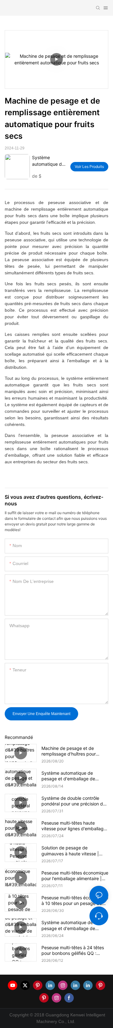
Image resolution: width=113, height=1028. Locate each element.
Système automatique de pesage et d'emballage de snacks (68, 776)
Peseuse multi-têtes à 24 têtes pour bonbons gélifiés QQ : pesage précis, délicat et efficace (72, 950)
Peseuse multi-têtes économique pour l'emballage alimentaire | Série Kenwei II (74, 875)
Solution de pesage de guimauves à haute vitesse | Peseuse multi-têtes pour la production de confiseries (70, 850)
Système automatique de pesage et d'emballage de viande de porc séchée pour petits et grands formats (70, 925)
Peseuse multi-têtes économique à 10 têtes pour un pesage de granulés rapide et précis (74, 900)
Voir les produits (89, 166)
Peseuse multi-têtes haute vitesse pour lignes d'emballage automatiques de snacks (73, 826)
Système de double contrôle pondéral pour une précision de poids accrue (73, 801)
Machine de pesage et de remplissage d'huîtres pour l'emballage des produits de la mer (72, 751)
